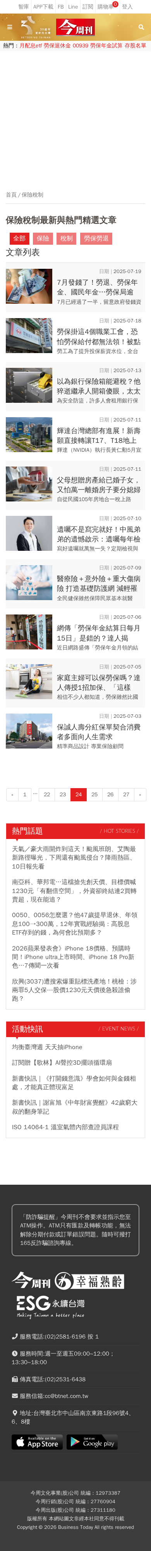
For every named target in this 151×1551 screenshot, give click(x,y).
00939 (80, 45)
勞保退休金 (57, 45)
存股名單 (135, 45)
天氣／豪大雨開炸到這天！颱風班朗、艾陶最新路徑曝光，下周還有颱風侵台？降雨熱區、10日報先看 (74, 857)
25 (94, 794)
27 (126, 794)
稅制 (66, 238)
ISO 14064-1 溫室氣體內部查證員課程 (65, 1127)
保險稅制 (32, 195)
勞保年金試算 (106, 45)
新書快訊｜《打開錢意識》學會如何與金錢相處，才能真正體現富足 (74, 1083)
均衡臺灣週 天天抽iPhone (47, 1047)
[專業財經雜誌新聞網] (75, 27)
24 (79, 794)
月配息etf (30, 45)
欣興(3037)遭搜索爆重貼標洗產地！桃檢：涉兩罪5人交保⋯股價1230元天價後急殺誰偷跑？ (74, 990)
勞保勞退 (96, 238)
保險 (43, 238)
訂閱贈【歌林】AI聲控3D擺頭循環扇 (62, 1063)
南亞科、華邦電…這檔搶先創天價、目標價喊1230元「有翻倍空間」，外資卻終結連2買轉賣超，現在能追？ (74, 890)
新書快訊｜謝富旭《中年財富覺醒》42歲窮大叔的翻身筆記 (74, 1107)
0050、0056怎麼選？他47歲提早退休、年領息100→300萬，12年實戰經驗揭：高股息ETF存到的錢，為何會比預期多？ (74, 924)
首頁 (11, 195)
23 (63, 794)
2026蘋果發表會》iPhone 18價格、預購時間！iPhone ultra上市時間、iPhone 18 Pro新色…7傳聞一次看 (73, 957)
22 (47, 794)
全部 (19, 238)
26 (110, 794)
